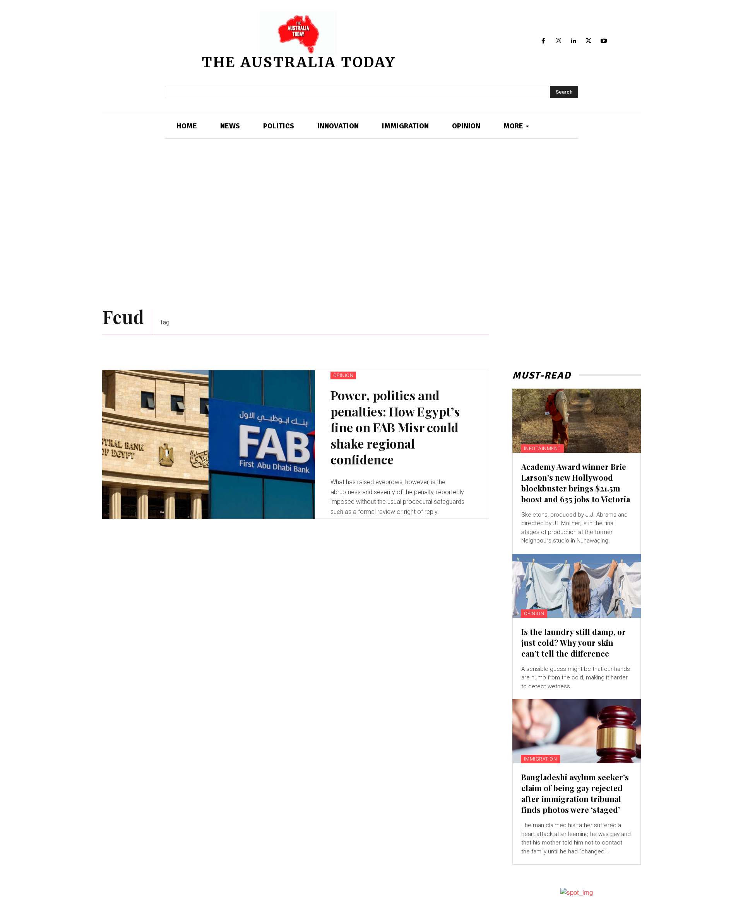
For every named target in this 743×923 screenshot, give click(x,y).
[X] (588, 41)
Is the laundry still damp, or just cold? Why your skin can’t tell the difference (573, 642)
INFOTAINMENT (542, 448)
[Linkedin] (573, 41)
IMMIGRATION (540, 759)
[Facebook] (543, 41)
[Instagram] (558, 41)
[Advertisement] (371, 224)
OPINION (343, 375)
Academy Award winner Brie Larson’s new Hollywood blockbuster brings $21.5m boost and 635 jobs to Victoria (575, 482)
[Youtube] (603, 41)
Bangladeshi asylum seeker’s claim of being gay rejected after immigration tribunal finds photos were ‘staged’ (575, 793)
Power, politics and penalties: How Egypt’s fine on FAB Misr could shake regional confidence (395, 427)
